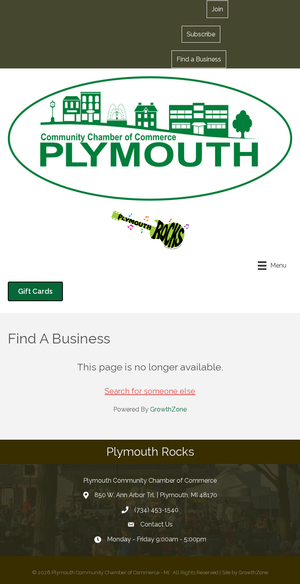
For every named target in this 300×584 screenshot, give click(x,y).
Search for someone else (150, 391)
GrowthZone (168, 409)
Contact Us (156, 524)
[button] (201, 34)
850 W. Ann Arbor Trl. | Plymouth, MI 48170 (156, 495)
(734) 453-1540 (156, 510)
